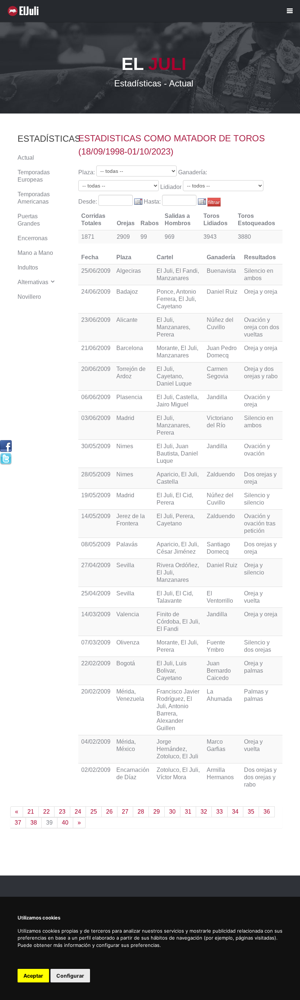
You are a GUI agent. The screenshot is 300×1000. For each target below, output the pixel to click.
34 (235, 811)
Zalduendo (221, 474)
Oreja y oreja (260, 292)
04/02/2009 (95, 742)
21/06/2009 (95, 348)
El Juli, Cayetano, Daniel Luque (174, 376)
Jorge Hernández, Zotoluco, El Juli (177, 749)
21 (30, 811)
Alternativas (34, 282)
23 (62, 811)
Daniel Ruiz (222, 292)
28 (141, 811)
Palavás (127, 544)
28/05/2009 (95, 474)
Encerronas (33, 238)
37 (18, 822)
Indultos (28, 267)
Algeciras (128, 271)
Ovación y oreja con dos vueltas (261, 327)
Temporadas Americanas (34, 198)
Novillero (29, 297)
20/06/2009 (95, 369)
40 (65, 822)
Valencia (127, 614)
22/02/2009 (95, 663)
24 (78, 811)
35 (251, 811)
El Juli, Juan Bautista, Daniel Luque (177, 453)
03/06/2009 (95, 418)
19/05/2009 (95, 495)
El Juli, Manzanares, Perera (173, 327)
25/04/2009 (95, 593)
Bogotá (125, 663)
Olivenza (127, 642)
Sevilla (125, 565)
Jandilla (217, 397)
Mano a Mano (35, 253)
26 (109, 811)
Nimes (124, 446)
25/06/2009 (95, 271)
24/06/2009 (95, 292)
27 (125, 811)
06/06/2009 (95, 397)
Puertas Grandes (29, 220)
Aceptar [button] (33, 976)
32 (203, 811)
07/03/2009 (95, 642)
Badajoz (127, 292)
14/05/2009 (95, 516)
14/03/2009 (95, 614)
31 (188, 811)
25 (93, 811)
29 (156, 811)
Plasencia (129, 397)
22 (46, 811)
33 (219, 811)
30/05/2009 (95, 446)
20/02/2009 (95, 691)
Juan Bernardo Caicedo (219, 670)
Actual (26, 158)
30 (172, 811)
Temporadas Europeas (34, 176)
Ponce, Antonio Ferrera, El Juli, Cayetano (176, 299)
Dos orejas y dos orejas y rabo (260, 777)
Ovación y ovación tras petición (259, 523)
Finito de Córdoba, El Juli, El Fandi (178, 621)
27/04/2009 (95, 565)
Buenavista (221, 271)
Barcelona (129, 348)
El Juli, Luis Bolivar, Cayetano (172, 670)
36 (266, 811)
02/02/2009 (95, 770)
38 (33, 822)
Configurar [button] (70, 976)
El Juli (24, 10)
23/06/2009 (95, 320)
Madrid (125, 418)
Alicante (127, 320)
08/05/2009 (95, 544)
